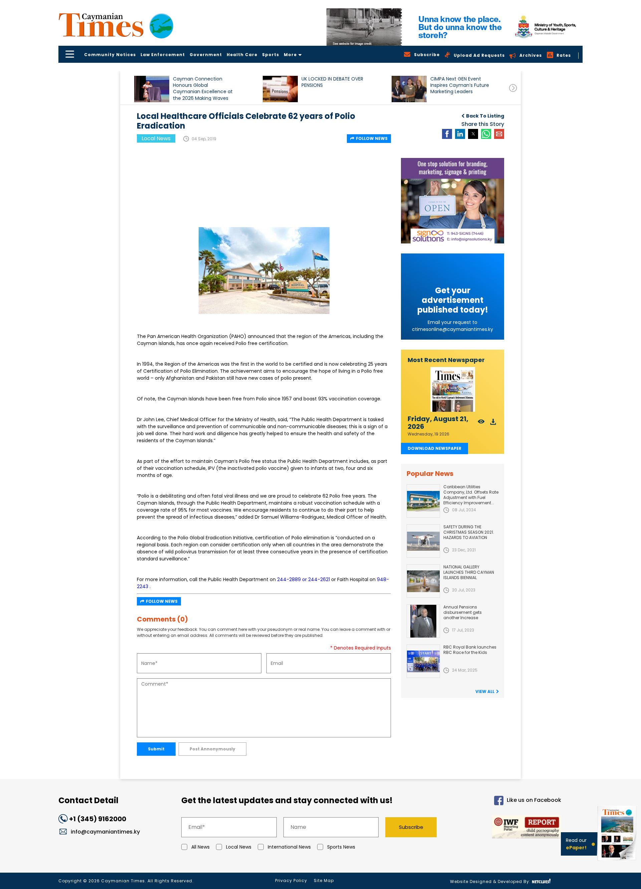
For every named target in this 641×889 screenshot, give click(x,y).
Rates (564, 55)
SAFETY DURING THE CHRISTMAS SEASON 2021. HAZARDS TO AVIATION (468, 532)
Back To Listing (485, 116)
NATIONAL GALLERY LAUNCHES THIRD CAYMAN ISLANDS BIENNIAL (468, 572)
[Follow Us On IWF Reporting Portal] (504, 828)
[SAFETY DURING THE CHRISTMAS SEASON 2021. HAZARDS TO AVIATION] (423, 541)
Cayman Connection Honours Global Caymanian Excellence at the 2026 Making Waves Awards (203, 88)
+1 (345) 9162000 (97, 819)
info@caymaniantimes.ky (105, 832)
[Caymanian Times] (115, 24)
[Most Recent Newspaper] (452, 389)
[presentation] (513, 88)
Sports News (341, 847)
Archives (530, 55)
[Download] (493, 423)
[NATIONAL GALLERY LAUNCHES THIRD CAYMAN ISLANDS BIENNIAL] (423, 581)
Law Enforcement (163, 54)
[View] (481, 423)
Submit (156, 749)
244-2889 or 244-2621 (303, 579)
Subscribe (411, 827)
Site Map (324, 880)
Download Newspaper (434, 448)
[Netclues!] (541, 881)
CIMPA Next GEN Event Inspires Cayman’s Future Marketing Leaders (459, 85)
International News (289, 847)
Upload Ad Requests (479, 55)
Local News (238, 847)
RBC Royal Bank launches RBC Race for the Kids (469, 649)
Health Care (242, 54)
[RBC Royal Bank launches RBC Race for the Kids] (423, 661)
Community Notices (110, 54)
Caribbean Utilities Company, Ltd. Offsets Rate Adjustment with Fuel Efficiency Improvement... (470, 495)
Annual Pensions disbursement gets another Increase (462, 612)
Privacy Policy (291, 880)
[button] (151, 89)
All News (200, 847)
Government (206, 54)
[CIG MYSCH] (455, 27)
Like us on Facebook (534, 800)
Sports (270, 54)
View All (484, 691)
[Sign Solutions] (452, 200)
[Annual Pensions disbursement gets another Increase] (423, 621)
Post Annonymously (212, 749)
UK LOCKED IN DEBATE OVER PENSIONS (332, 82)
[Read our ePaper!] (617, 862)
